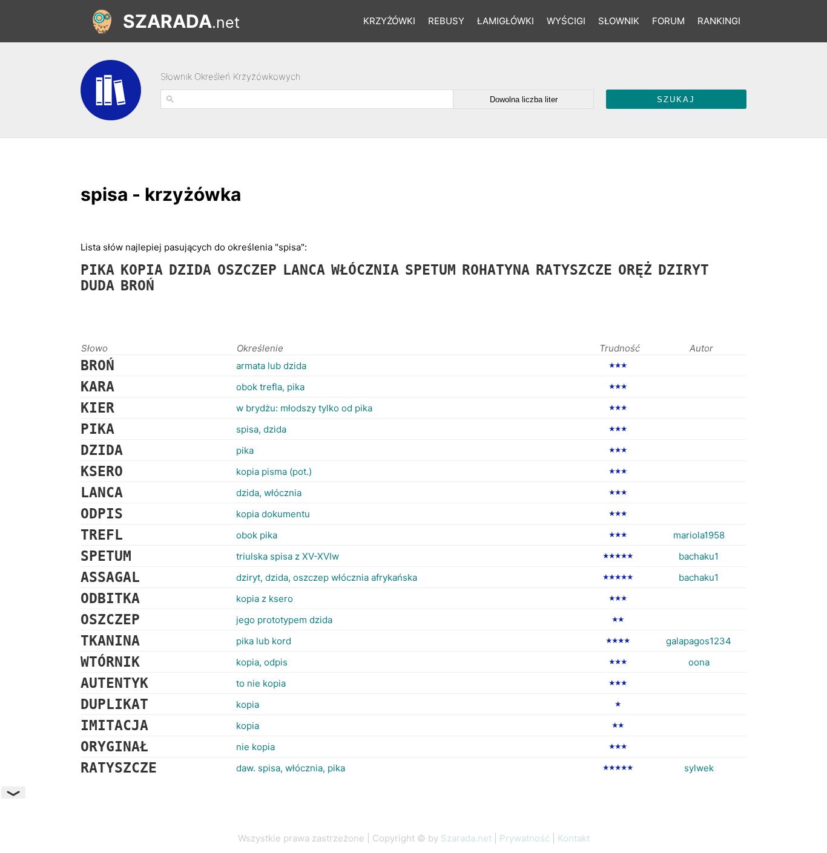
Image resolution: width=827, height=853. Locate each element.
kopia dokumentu (273, 514)
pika (245, 450)
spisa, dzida (261, 429)
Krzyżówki (389, 21)
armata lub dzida (271, 365)
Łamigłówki (505, 21)
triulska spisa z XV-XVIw (287, 556)
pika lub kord (263, 641)
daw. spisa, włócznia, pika (290, 768)
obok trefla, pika (270, 387)
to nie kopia (261, 683)
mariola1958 (699, 535)
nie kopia (255, 747)
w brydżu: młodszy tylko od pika (304, 408)
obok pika (256, 535)
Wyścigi (566, 21)
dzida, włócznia (268, 492)
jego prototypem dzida (284, 620)
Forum (668, 21)
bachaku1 (699, 556)
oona (699, 662)
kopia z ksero (264, 598)
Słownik (618, 21)
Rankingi (718, 21)
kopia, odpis (262, 662)
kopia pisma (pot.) (274, 471)
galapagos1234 (698, 641)
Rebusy (446, 21)
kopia (247, 704)
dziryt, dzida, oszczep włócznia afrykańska (326, 577)
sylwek (699, 768)
